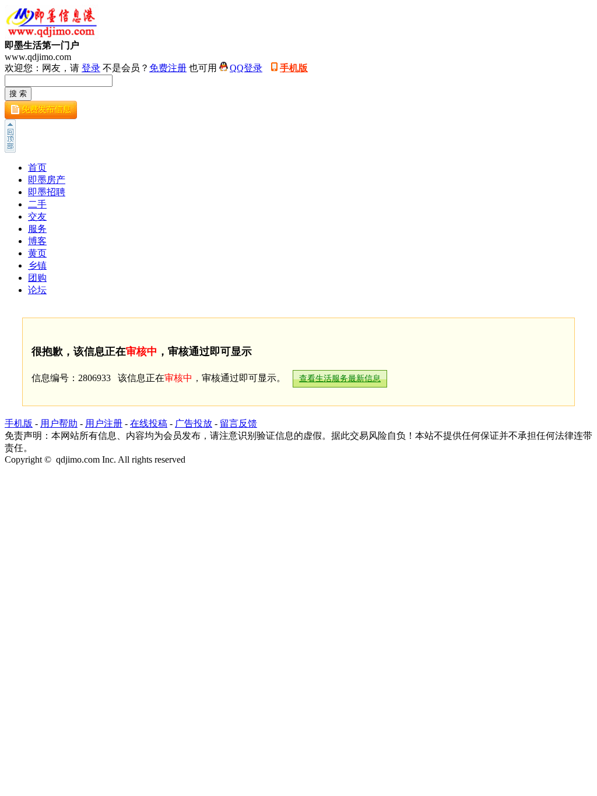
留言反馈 (238, 423)
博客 (37, 241)
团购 (37, 278)
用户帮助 (59, 423)
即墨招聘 (46, 192)
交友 (37, 216)
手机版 (294, 68)
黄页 (37, 253)
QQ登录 (246, 68)
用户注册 (103, 423)
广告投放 (193, 423)
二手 (37, 204)
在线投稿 (148, 423)
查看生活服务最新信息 (340, 378)
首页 (37, 167)
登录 (91, 68)
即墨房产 (46, 180)
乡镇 (37, 265)
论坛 (37, 290)
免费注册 (168, 68)
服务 (37, 229)
